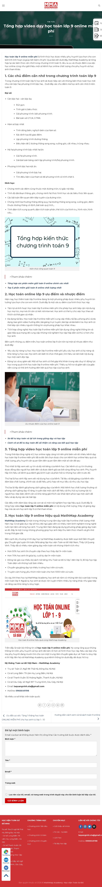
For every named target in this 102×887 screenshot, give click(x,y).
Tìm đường (6, 855)
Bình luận (10, 739)
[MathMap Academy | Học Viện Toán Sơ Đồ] (51, 5)
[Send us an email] (94, 827)
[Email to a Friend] (53, 705)
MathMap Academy (15, 521)
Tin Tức (51, 22)
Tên (7, 760)
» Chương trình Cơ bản (36, 835)
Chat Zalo (6, 863)
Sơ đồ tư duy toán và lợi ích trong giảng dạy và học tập (36, 438)
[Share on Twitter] (49, 705)
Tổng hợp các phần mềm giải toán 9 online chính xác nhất (37, 283)
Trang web (10, 783)
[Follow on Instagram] (85, 827)
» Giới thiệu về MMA (61, 826)
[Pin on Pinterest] (58, 705)
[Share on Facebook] (44, 705)
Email (8, 772)
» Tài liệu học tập (60, 844)
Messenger (6, 871)
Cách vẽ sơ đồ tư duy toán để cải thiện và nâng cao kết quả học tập (42, 443)
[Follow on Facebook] (81, 827)
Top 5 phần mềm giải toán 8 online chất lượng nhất (34, 288)
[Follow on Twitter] (90, 827)
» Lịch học (57, 838)
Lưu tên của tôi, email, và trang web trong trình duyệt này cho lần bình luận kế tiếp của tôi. (52, 795)
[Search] (99, 5)
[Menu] (3, 5)
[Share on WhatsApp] (40, 705)
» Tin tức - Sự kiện (60, 832)
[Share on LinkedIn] (62, 705)
